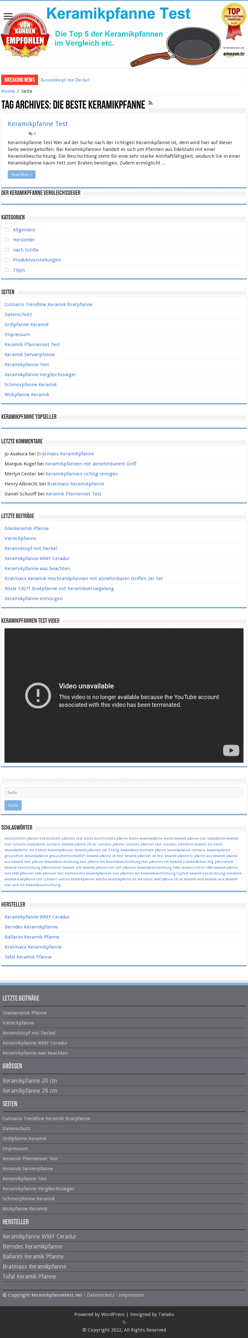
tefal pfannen (23, 873)
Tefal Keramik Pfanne (28, 957)
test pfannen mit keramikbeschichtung (144, 873)
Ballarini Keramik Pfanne (32, 937)
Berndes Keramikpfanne (31, 927)
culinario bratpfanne (28, 844)
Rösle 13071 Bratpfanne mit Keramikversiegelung (59, 588)
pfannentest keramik (57, 867)
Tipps (19, 270)
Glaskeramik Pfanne (27, 528)
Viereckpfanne (20, 538)
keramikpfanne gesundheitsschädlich (55, 856)
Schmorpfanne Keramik (31, 385)
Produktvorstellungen (37, 260)
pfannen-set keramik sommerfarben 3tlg (181, 862)
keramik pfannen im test (144, 856)
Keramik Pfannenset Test (32, 344)
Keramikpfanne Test (38, 124)
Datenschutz (18, 314)
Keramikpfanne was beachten (37, 568)
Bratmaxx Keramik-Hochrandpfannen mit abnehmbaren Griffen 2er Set (84, 578)
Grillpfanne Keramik (27, 324)
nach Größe (25, 250)
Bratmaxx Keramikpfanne (65, 454)
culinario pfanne (111, 844)
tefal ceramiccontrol (189, 867)
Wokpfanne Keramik (27, 395)
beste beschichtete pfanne (106, 838)
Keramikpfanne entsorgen (34, 598)
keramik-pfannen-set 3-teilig (97, 850)
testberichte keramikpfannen (88, 873)
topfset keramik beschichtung (201, 873)
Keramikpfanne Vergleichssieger (40, 374)
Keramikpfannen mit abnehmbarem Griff (90, 464)
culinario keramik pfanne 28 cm (71, 844)
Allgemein (24, 230)
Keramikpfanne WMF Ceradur (37, 558)
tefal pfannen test (49, 873)
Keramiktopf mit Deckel (65, 79)
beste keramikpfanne (146, 838)
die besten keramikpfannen (51, 850)
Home (8, 91)
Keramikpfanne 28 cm (30, 1091)
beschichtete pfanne (21, 838)
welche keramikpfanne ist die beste (124, 879)
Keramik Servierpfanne (30, 354)
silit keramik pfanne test (95, 867)
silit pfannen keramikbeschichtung (144, 867)
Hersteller (24, 240)
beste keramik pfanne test (185, 838)
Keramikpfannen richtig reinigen (82, 474)
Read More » (22, 174)
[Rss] (124, 1322)
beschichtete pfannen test (61, 838)
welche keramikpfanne (76, 879)
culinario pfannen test (143, 844)
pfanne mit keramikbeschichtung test (118, 862)
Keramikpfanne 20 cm (30, 1081)
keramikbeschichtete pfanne (143, 850)
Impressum (17, 334)
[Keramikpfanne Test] (124, 34)
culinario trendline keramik (184, 844)
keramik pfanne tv (179, 856)
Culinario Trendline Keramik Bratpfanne (48, 304)
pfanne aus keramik (209, 856)
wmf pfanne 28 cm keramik (175, 879)
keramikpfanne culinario (186, 850)
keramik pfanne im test (105, 856)
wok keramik (207, 879)
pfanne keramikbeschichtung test (59, 862)
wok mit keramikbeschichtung (36, 885)
